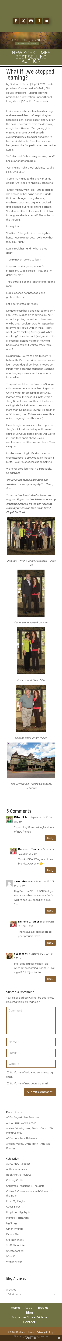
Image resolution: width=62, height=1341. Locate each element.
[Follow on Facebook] (16, 21)
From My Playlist (16, 1201)
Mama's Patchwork (17, 1217)
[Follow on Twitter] (23, 21)
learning (43, 92)
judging (32, 92)
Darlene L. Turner (20, 84)
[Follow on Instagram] (31, 21)
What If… (11, 1256)
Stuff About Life (15, 1245)
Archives (11, 1289)
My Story (11, 1223)
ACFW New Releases (18, 1163)
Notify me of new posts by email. (29, 1083)
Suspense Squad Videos (29, 1317)
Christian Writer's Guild (31, 88)
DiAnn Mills (20, 817)
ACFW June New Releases (21, 1138)
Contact (29, 1322)
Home (15, 1308)
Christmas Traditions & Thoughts (25, 1185)
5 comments (41, 101)
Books (43, 1308)
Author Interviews (16, 1169)
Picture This (13, 1234)
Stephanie (20, 953)
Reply (50, 838)
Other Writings (14, 1228)
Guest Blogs (13, 1206)
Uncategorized (15, 1250)
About (29, 1308)
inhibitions (21, 92)
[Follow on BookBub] (46, 21)
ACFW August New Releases (22, 1117)
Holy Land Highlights (18, 1212)
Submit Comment (39, 1092)
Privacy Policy (45, 1332)
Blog (29, 1312)
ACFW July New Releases (21, 1123)
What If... (27, 101)
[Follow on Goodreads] (38, 21)
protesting (28, 97)
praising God (13, 97)
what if (17, 101)
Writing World (14, 1261)
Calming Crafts (15, 1180)
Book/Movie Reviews (18, 1174)
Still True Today (15, 1239)
